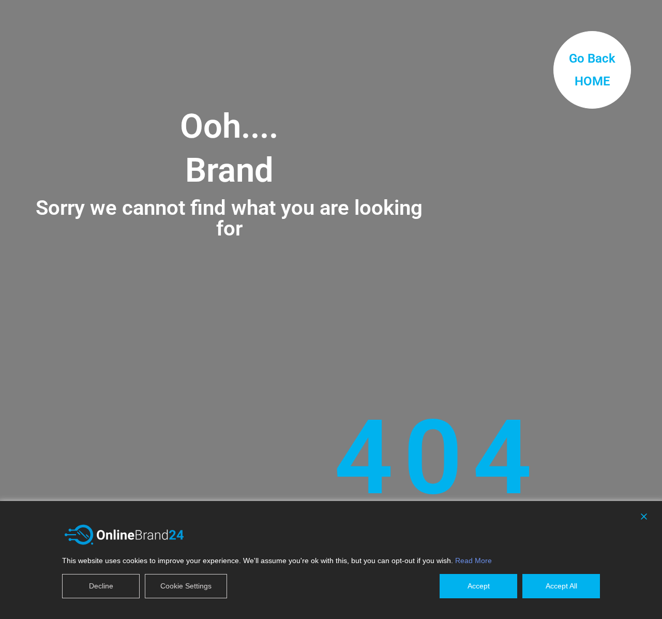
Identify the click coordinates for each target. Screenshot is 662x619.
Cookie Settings (186, 586)
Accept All (561, 586)
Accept (479, 586)
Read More (473, 560)
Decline (101, 586)
